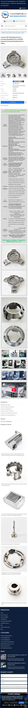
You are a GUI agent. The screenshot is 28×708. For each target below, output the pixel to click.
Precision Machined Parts (6, 621)
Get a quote (8, 21)
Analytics (11, 705)
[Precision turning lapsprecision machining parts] (14, 530)
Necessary (6, 705)
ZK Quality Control (5, 623)
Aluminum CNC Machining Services (8, 415)
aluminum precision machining (7, 411)
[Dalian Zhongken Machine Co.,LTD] (14, 14)
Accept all (21, 702)
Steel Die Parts (23, 29)
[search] (26, 26)
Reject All (6, 702)
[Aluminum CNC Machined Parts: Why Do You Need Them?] (3, 665)
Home (2, 29)
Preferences (17, 705)
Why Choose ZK (4, 614)
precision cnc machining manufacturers (9, 413)
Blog (2, 629)
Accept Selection (14, 702)
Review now (9, 421)
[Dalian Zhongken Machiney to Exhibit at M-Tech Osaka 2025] (3, 657)
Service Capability (4, 617)
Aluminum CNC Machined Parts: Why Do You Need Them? (16, 663)
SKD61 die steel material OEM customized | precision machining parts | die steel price (14, 484)
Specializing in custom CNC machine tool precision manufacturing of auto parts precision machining (11, 573)
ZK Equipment (4, 619)
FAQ (2, 625)
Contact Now (12, 102)
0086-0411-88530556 (20, 21)
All (5, 29)
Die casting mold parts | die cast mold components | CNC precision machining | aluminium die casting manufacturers (12, 454)
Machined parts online (5, 404)
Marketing (23, 705)
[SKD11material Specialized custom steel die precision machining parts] (14, 589)
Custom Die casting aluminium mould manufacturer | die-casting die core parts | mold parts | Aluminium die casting (14, 514)
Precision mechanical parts (13, 29)
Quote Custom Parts (5, 627)
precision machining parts (6, 408)
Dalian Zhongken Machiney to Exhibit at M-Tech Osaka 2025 (17, 655)
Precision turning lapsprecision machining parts (10, 544)
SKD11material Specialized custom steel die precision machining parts (14, 603)
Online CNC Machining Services (7, 406)
